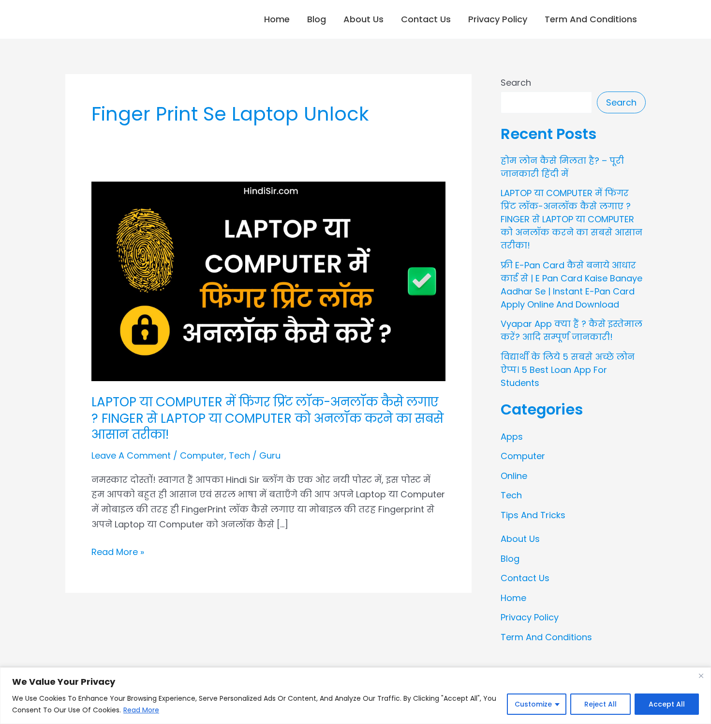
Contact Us (426, 19)
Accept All (667, 704)
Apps (512, 437)
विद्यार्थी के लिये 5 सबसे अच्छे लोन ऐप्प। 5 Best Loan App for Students (568, 370)
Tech (239, 455)
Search (516, 83)
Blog (316, 19)
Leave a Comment (131, 455)
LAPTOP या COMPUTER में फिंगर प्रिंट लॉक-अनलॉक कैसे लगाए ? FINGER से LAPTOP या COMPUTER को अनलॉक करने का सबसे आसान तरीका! (267, 418)
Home (277, 19)
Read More (141, 710)
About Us (363, 19)
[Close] (701, 675)
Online (514, 476)
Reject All (600, 704)
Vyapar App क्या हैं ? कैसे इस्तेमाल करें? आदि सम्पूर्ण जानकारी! (571, 330)
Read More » (117, 551)
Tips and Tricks (533, 515)
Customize (533, 704)
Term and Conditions (591, 19)
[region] (355, 695)
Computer (202, 455)
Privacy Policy (497, 19)
